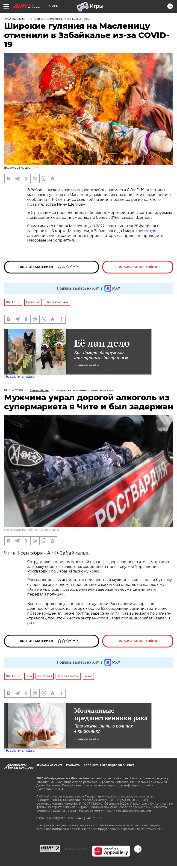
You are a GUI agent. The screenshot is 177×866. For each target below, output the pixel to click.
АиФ (35, 167)
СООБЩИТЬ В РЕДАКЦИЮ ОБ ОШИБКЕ (109, 765)
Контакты (73, 765)
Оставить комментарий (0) (138, 266)
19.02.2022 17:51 (14, 18)
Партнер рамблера (76, 849)
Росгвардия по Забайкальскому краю (31, 530)
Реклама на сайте (49, 765)
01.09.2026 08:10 (15, 390)
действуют (148, 231)
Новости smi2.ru (19, 376)
